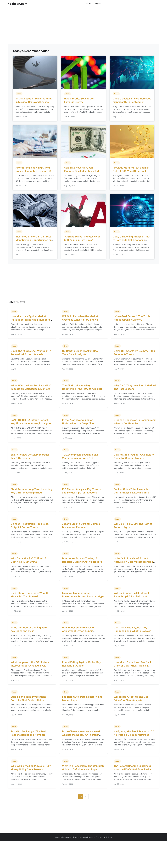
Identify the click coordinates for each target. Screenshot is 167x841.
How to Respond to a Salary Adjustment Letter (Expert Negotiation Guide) (78, 631)
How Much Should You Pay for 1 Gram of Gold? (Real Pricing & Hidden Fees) (132, 666)
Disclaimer (91, 837)
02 (86, 796)
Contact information (63, 837)
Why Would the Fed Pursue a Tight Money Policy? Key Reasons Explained (31, 769)
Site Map (99, 837)
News (98, 3)
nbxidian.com (17, 3)
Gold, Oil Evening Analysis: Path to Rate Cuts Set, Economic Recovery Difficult (131, 240)
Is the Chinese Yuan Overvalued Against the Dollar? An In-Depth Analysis (81, 735)
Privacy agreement (79, 837)
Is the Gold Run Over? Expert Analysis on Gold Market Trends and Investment (135, 562)
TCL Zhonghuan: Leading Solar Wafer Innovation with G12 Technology (80, 458)
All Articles (108, 837)
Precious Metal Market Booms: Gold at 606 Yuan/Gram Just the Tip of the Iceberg (132, 171)
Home (88, 3)
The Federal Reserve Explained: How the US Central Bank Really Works (132, 769)
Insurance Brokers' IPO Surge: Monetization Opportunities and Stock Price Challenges (34, 240)
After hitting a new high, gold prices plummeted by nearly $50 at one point (35, 171)
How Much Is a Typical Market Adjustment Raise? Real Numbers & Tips (31, 320)
